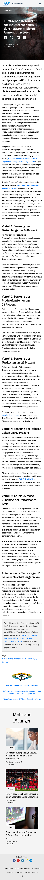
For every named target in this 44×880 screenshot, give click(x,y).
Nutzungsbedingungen (22, 868)
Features (8, 10)
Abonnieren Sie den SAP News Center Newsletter (22, 699)
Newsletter (35, 872)
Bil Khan (15, 45)
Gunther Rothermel (15, 762)
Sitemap (27, 872)
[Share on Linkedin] (18, 38)
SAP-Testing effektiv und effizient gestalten (22, 685)
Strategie (6, 662)
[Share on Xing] (24, 38)
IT (35, 659)
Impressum (36, 868)
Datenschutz (9, 868)
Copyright (10, 872)
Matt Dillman (13, 841)
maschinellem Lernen (10, 415)
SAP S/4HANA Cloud (27, 479)
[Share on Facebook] (5, 38)
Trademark (18, 872)
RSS (22, 876)
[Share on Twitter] (11, 38)
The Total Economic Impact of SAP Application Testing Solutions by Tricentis (21, 638)
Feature (6, 45)
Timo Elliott (12, 800)
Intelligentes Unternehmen (24, 659)
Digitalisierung (7, 659)
